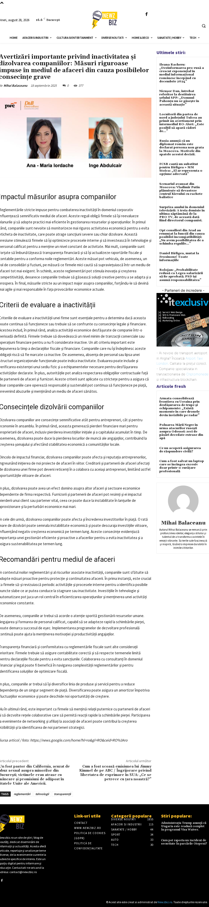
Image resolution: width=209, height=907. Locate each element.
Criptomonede (197, 374)
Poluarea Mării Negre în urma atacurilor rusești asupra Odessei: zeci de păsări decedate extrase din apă (181, 431)
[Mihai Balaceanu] (183, 501)
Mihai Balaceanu (15, 85)
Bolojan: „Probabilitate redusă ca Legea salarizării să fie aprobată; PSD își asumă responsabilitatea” (181, 275)
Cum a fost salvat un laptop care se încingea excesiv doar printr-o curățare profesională (181, 466)
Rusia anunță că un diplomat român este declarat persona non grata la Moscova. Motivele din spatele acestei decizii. (181, 147)
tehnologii (42, 794)
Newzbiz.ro (165, 902)
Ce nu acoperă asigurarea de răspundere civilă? (180, 449)
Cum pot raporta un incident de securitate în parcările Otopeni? (184, 842)
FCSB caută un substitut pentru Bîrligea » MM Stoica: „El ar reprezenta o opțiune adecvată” (180, 169)
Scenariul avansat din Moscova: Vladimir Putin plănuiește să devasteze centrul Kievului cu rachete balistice (180, 190)
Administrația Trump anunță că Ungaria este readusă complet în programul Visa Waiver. (183, 826)
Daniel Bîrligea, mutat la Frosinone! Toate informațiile (179, 256)
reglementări (22, 794)
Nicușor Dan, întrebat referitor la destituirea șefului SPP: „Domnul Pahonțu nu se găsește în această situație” (179, 98)
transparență (62, 794)
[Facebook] (146, 14)
